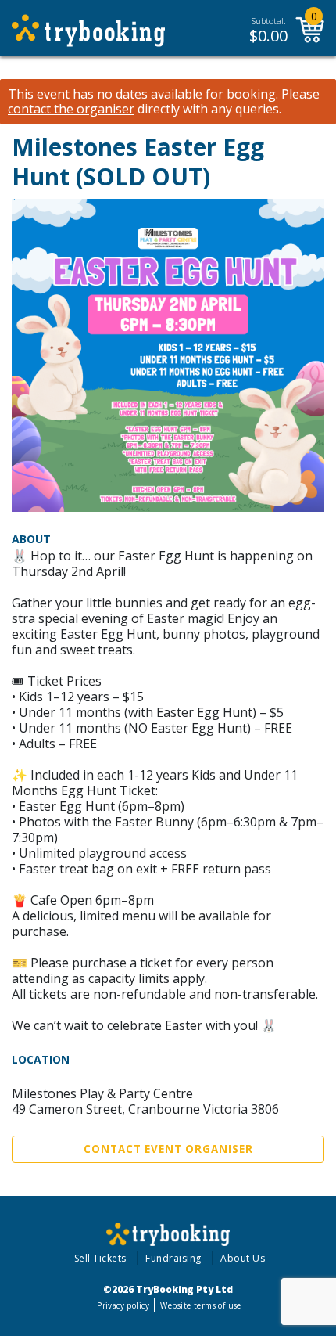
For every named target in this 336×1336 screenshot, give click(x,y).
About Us (242, 1258)
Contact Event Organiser (168, 1149)
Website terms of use (200, 1305)
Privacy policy (123, 1305)
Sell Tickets (100, 1258)
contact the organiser (71, 109)
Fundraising (173, 1258)
